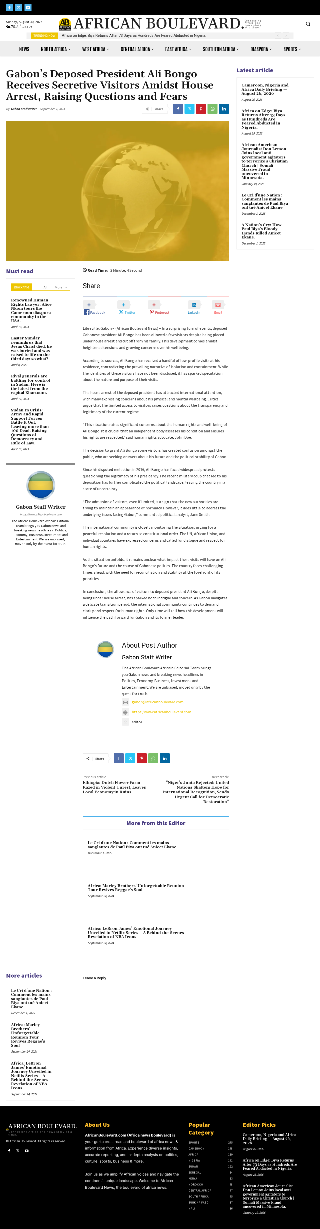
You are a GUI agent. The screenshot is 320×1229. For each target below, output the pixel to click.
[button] (308, 24)
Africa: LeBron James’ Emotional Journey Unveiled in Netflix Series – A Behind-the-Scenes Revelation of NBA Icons (136, 932)
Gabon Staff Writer (24, 109)
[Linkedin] (224, 109)
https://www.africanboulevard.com (41, 514)
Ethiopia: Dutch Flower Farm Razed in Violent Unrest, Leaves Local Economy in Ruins (114, 787)
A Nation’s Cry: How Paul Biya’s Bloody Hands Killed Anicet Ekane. (262, 231)
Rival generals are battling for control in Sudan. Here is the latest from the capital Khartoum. (30, 384)
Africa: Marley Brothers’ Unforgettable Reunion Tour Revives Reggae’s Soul (136, 888)
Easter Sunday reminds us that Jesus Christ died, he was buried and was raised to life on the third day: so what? (31, 348)
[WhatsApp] (213, 109)
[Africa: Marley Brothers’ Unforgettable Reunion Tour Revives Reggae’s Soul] (206, 901)
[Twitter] (18, 7)
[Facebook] (9, 7)
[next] (286, 35)
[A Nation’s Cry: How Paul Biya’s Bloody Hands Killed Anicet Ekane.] (300, 231)
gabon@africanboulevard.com (158, 701)
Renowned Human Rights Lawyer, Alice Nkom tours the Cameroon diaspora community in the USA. (31, 310)
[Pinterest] (201, 109)
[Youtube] (27, 7)
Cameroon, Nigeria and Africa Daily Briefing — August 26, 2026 (265, 89)
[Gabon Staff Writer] (41, 485)
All (45, 287)
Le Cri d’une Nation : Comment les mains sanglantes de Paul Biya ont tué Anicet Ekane (132, 845)
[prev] (278, 35)
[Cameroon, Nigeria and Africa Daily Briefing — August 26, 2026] (300, 91)
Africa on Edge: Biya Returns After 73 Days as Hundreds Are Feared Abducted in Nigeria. (134, 35)
